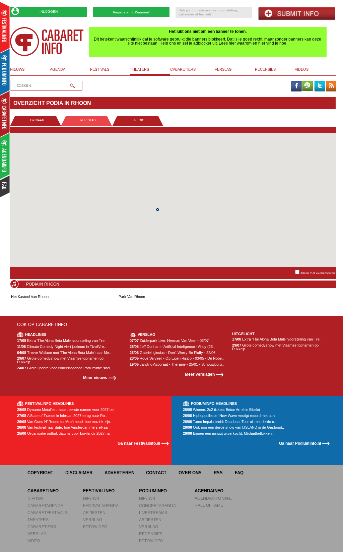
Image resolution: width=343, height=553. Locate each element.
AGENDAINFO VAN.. (213, 498)
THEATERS (38, 519)
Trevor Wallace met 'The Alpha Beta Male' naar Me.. (64, 353)
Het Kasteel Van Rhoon (30, 297)
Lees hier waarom (235, 43)
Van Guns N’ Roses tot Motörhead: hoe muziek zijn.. (64, 422)
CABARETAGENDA (45, 505)
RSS (218, 472)
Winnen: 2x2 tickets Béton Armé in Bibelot (221, 410)
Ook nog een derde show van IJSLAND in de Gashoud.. (233, 427)
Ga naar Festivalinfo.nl (139, 443)
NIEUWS (35, 498)
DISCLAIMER (78, 472)
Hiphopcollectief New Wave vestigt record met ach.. (230, 416)
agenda (57, 69)
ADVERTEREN (119, 472)
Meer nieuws (95, 377)
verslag (223, 69)
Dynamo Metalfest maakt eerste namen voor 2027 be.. (66, 410)
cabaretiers (183, 69)
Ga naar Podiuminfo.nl (300, 443)
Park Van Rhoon (132, 297)
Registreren (122, 12)
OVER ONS (190, 472)
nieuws (17, 69)
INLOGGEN (49, 11)
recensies (265, 69)
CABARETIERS (41, 527)
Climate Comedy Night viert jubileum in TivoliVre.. (61, 347)
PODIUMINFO (153, 490)
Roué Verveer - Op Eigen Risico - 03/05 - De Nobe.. (177, 358)
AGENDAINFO (209, 490)
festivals (99, 69)
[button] (157, 209)
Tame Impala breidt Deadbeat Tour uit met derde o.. (229, 422)
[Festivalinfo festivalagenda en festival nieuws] (5, 27)
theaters (139, 69)
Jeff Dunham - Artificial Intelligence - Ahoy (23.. (172, 347)
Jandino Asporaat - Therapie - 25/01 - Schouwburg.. (177, 364)
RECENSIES (150, 534)
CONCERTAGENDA (157, 505)
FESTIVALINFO (99, 490)
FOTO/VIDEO (95, 527)
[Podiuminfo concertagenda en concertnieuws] (5, 71)
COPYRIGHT (40, 472)
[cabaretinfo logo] (47, 41)
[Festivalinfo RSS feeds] (331, 86)
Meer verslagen (200, 374)
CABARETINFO (43, 490)
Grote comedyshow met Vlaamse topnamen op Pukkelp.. (60, 360)
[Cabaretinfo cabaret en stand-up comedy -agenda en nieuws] (5, 113)
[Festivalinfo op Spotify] (307, 86)
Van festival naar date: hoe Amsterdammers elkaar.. (64, 427)
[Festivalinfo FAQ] (5, 186)
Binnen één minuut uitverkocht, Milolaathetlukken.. (228, 433)
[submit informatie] (296, 13)
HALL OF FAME (209, 505)
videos (301, 69)
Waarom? (142, 12)
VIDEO (33, 541)
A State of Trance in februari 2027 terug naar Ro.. (62, 416)
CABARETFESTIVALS (47, 512)
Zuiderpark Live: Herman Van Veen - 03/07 (169, 341)
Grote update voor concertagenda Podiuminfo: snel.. (64, 368)
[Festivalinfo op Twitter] (319, 86)
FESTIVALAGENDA (101, 505)
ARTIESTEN (94, 512)
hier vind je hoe (272, 43)
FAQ (239, 472)
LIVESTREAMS (153, 512)
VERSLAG (37, 534)
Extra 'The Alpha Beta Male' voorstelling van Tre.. (62, 341)
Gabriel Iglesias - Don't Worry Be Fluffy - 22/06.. (173, 353)
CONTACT (156, 472)
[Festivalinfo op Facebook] (296, 86)
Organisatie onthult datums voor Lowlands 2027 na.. (64, 433)
